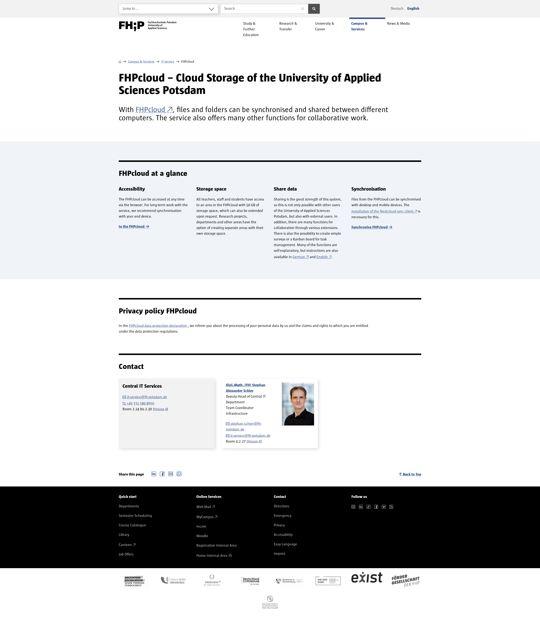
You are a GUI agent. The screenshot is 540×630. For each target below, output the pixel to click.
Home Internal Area (211, 556)
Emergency (282, 516)
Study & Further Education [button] (251, 29)
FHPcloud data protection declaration (158, 326)
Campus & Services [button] (359, 26)
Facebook (162, 473)
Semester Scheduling (135, 516)
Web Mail (203, 507)
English (413, 9)
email (170, 473)
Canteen (125, 545)
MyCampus (205, 517)
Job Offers (126, 554)
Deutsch (397, 9)
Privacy (279, 525)
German (299, 257)
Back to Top (412, 474)
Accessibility (283, 535)
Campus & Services (141, 61)
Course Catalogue (132, 525)
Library (124, 535)
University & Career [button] (324, 26)
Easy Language (285, 544)
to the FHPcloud (131, 227)
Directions (281, 506)
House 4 (160, 409)
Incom (201, 526)
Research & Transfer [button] (288, 26)
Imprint (279, 554)
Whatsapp (179, 473)
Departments (129, 506)
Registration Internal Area (216, 545)
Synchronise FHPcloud (369, 227)
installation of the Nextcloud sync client (382, 211)
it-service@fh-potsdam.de (147, 397)
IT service (167, 61)
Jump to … (131, 9)
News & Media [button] (398, 24)
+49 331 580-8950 (140, 403)
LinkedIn (153, 473)
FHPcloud (150, 110)
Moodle (202, 536)
